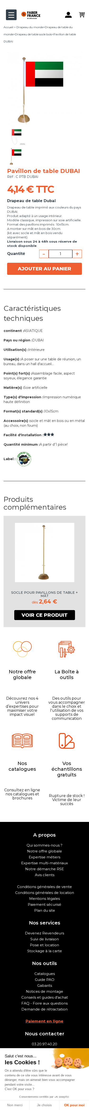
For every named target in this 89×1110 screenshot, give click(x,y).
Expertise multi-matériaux (44, 863)
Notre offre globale (44, 851)
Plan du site (44, 910)
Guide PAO (44, 979)
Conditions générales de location (44, 892)
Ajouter (44, 269)
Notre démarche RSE (44, 869)
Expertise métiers (44, 857)
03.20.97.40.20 (44, 1044)
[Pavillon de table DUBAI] (16, 136)
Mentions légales (44, 898)
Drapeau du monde (29, 27)
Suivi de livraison (44, 939)
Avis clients (44, 875)
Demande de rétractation (44, 1009)
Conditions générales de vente (44, 886)
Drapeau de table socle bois (33, 34)
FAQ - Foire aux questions (44, 1003)
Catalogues (44, 973)
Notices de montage (44, 991)
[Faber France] (28, 11)
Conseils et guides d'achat (44, 997)
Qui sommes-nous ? (44, 845)
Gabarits (44, 985)
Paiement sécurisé (44, 904)
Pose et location (44, 945)
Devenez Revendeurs (44, 933)
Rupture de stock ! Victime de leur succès (66, 799)
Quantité (16, 253)
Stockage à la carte (44, 951)
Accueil (8, 27)
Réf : (11, 176)
